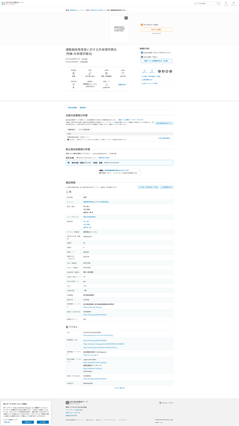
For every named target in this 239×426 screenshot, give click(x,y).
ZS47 (85, 286)
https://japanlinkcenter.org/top (94, 362)
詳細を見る (122, 84)
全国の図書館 (72, 107)
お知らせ (98, 420)
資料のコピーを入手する (73, 413)
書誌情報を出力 (147, 80)
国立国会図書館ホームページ (74, 420)
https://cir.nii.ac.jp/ (89, 355)
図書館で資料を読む (71, 415)
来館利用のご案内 (103, 158)
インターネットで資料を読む (74, 410)
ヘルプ (226, 5)
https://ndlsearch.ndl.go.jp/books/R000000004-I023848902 (103, 344)
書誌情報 (83, 107)
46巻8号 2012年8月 (96, 10)
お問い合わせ (90, 420)
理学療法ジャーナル (76, 10)
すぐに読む (157, 29)
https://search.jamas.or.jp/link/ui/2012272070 (99, 347)
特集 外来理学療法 (89, 217)
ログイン (233, 5)
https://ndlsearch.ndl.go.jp (92, 307)
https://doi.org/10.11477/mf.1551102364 (97, 335)
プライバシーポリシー (109, 420)
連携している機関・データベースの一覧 (130, 120)
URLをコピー (152, 72)
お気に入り (144, 72)
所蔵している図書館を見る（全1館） (156, 61)
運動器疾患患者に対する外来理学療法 (96, 202)
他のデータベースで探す (150, 83)
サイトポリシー (123, 420)
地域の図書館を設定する (163, 123)
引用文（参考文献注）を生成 (151, 76)
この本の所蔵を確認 (163, 138)
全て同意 (42, 422)
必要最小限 (28, 422)
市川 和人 (86, 221)
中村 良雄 (86, 224)
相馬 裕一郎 (87, 227)
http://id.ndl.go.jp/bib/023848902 (95, 314)
